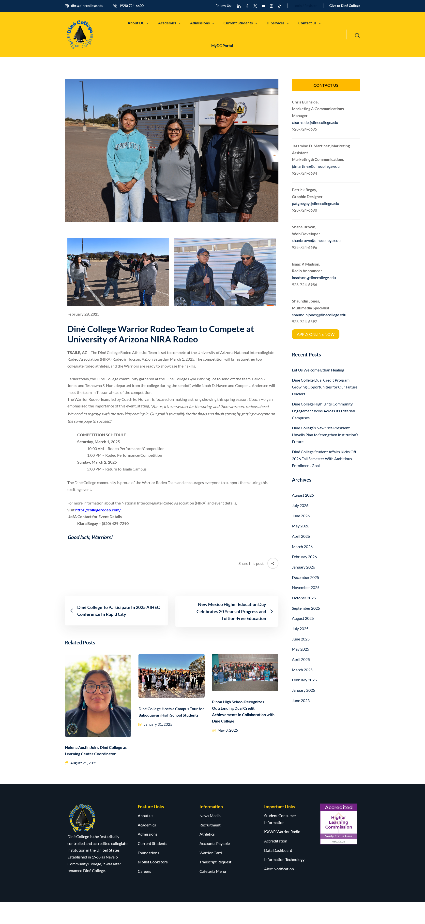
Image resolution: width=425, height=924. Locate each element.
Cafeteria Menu (212, 871)
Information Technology (284, 859)
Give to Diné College (344, 5)
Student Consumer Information (280, 819)
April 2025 (301, 659)
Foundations (148, 852)
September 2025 (306, 608)
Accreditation (275, 841)
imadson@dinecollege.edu (314, 277)
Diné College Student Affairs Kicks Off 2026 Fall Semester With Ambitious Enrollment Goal (324, 458)
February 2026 (304, 556)
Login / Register (305, 5)
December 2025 (305, 577)
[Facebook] (247, 5)
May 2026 (300, 525)
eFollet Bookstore (153, 861)
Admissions (200, 23)
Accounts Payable (214, 843)
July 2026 (300, 505)
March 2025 (302, 669)
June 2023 (301, 700)
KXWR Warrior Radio (282, 831)
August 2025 (303, 618)
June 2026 (301, 515)
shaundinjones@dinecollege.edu (319, 314)
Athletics (207, 834)
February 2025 (304, 679)
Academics (167, 23)
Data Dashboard (278, 850)
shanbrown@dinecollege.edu (316, 240)
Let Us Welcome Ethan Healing (318, 370)
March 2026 (302, 546)
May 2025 (300, 649)
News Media (210, 815)
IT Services (276, 23)
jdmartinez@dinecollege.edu (316, 166)
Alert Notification (279, 868)
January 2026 (303, 567)
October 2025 (304, 597)
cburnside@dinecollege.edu (315, 122)
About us (145, 815)
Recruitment (210, 825)
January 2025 (303, 690)
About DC (136, 23)
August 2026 (303, 495)
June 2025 (301, 639)
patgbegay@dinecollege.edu (315, 203)
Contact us (307, 23)
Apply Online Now (315, 334)
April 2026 (301, 536)
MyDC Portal (222, 45)
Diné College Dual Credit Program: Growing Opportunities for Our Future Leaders (324, 387)
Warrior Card (210, 852)
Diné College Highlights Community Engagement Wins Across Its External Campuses (323, 411)
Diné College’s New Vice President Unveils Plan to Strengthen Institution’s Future (325, 434)
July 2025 (300, 628)
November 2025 (305, 587)
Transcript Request (215, 861)
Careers (144, 871)
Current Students (238, 23)
